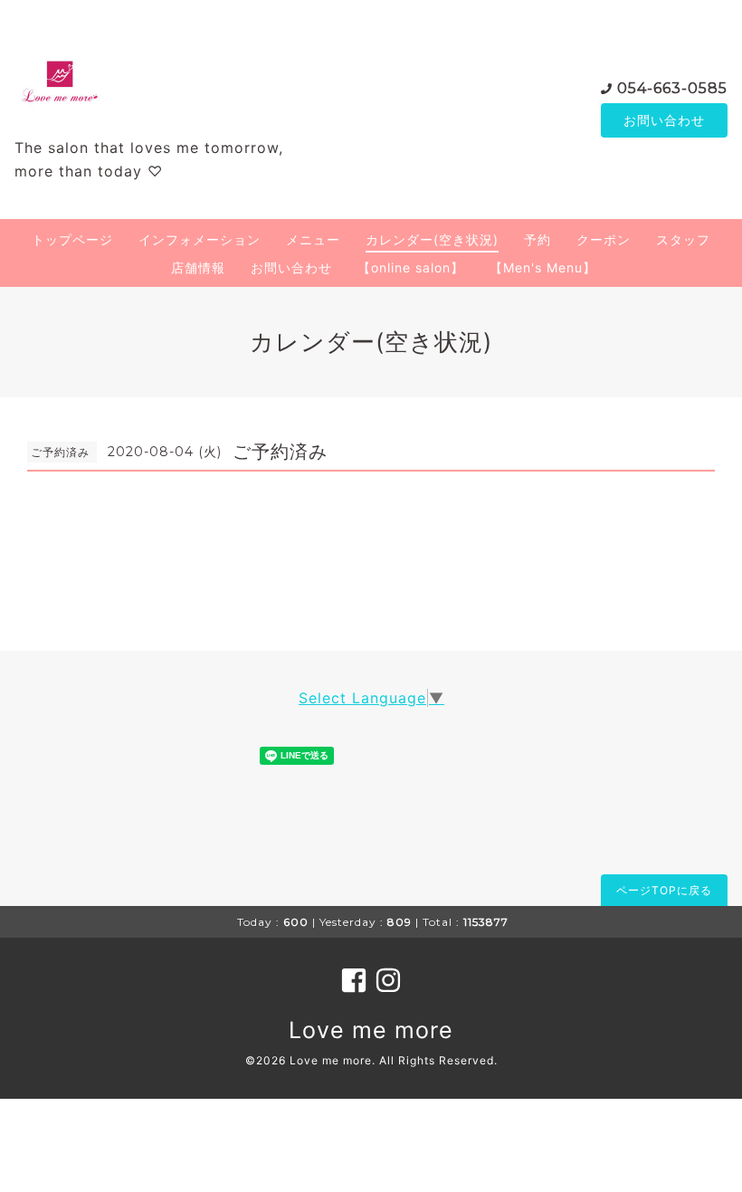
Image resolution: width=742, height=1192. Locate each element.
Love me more (371, 1030)
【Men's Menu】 (543, 267)
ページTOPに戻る (664, 890)
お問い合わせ (664, 120)
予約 (537, 239)
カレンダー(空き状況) (432, 239)
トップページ (72, 239)
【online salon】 (410, 267)
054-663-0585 (672, 88)
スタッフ (683, 239)
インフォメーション (199, 239)
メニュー (313, 239)
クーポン (603, 239)
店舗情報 (198, 267)
